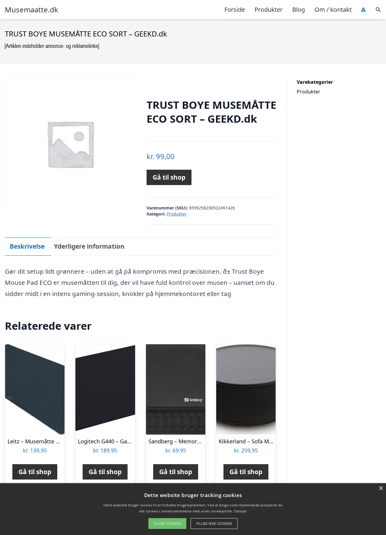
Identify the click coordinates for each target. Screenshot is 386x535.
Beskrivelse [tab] (27, 246)
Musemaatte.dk (31, 9)
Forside (234, 9)
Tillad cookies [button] (167, 523)
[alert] (193, 509)
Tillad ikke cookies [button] (214, 523)
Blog (298, 9)
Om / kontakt (333, 9)
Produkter (269, 9)
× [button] (380, 488)
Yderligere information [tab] (89, 246)
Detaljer (240, 511)
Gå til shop (169, 177)
